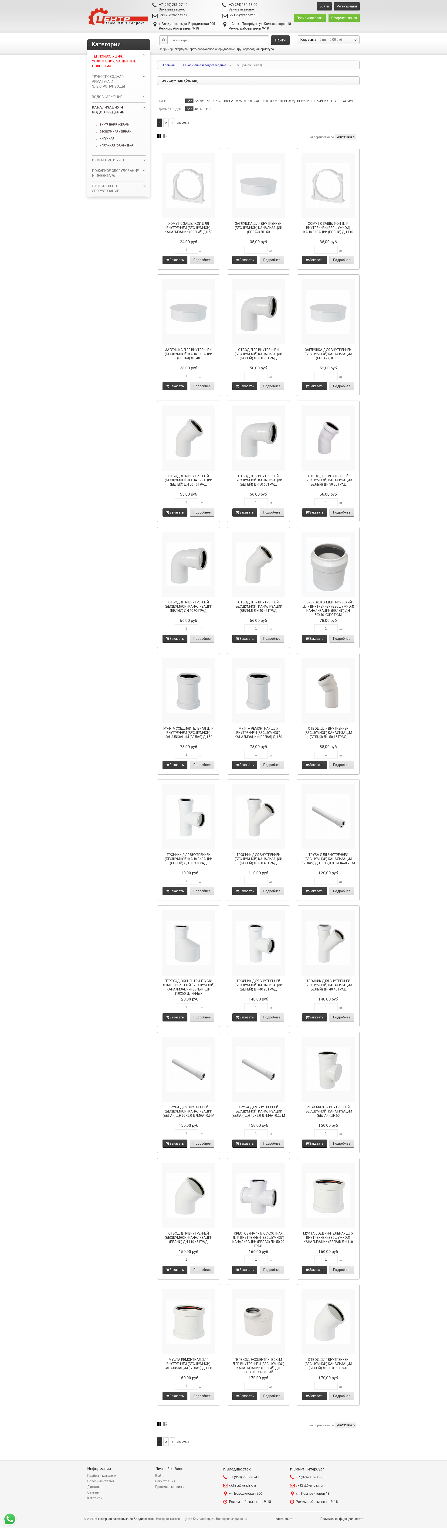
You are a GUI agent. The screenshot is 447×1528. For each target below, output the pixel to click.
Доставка (94, 1487)
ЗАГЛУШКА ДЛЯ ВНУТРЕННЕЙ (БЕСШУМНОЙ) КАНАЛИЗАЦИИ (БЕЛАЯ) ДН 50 (258, 228)
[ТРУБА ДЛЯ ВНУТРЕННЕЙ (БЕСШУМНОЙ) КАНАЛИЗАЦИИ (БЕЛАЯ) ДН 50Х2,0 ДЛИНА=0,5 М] (188, 1069)
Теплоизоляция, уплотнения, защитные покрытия (114, 61)
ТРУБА (336, 101)
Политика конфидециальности (341, 1518)
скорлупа (181, 49)
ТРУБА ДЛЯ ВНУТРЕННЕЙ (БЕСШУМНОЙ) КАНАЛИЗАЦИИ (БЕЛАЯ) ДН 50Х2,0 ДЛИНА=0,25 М (328, 859)
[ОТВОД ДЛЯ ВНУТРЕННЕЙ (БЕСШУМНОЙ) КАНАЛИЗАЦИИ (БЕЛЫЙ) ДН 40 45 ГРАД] (258, 564)
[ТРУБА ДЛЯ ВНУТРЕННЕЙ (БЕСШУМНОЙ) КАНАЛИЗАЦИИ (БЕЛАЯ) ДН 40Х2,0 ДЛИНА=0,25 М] (258, 1069)
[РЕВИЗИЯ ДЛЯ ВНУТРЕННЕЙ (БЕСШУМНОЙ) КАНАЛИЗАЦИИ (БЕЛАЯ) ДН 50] (328, 1069)
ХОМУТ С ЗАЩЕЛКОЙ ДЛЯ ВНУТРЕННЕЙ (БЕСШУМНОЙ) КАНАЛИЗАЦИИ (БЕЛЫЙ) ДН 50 (189, 228)
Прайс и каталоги (310, 18)
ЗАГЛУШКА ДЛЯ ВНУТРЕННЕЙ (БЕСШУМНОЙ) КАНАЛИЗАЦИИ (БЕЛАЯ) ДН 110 (328, 354)
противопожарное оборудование (212, 49)
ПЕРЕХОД (287, 101)
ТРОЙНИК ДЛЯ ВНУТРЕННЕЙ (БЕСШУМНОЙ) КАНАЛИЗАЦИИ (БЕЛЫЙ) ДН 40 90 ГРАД (258, 985)
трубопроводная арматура (255, 49)
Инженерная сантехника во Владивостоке (124, 1518)
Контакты (94, 1498)
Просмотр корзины (169, 1487)
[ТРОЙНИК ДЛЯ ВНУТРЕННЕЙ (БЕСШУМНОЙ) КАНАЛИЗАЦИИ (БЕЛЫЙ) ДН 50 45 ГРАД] (258, 816)
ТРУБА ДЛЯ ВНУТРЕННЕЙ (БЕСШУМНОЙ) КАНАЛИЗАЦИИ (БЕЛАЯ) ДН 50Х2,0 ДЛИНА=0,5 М (188, 1111)
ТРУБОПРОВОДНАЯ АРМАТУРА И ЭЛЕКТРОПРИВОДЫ (108, 81)
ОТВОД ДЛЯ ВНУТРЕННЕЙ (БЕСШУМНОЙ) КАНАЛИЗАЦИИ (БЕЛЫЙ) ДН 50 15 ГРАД (328, 733)
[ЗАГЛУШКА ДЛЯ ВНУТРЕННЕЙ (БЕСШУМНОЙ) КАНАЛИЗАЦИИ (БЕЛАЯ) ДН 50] (258, 185)
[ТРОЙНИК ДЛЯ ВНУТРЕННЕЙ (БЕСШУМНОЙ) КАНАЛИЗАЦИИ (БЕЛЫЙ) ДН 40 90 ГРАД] (258, 943)
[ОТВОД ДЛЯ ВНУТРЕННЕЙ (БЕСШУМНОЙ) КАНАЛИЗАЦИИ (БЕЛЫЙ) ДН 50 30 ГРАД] (328, 438)
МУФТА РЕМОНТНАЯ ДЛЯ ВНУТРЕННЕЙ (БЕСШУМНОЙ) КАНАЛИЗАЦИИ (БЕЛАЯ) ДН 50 (258, 733)
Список (165, 136)
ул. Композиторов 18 (313, 1493)
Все (189, 101)
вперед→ (183, 122)
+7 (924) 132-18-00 (310, 1477)
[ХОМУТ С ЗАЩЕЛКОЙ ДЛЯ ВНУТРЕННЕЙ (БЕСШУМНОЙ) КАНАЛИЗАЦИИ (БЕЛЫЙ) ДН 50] (188, 185)
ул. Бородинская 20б (245, 1493)
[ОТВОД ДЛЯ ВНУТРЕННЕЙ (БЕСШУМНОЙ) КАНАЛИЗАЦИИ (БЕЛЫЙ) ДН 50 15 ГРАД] (328, 690)
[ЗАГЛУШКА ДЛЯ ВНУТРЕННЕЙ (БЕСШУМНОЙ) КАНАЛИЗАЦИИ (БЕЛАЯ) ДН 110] (328, 311)
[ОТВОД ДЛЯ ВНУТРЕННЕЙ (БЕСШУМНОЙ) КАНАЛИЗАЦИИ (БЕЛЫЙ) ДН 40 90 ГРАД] (188, 564)
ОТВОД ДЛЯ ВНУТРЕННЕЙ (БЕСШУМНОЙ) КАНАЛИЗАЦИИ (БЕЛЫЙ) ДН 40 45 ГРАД (258, 606)
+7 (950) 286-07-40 (244, 1477)
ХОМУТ (348, 101)
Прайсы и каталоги (101, 1475)
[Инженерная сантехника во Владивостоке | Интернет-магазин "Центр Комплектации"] (119, 16)
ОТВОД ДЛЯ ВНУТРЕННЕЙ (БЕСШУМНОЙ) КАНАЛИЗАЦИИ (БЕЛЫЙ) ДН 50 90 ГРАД (258, 354)
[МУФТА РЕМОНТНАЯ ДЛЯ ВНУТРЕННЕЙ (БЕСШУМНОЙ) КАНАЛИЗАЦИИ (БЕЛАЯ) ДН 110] (188, 1321)
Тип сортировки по (321, 137)
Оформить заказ (344, 18)
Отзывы (93, 1492)
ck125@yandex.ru (173, 15)
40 (196, 108)
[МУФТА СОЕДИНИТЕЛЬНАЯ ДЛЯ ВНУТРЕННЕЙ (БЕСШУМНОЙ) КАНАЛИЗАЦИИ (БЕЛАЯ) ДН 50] (188, 690)
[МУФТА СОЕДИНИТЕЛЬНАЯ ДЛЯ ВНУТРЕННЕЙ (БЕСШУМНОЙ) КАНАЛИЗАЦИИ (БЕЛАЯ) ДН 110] (328, 1195)
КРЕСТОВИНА (223, 101)
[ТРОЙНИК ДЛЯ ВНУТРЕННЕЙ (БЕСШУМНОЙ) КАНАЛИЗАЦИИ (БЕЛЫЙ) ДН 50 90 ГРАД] (188, 816)
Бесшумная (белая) (115, 131)
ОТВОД (253, 101)
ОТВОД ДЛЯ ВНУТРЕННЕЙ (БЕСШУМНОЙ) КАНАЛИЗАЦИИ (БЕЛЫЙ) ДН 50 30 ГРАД (328, 480)
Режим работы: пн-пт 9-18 (250, 1502)
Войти (324, 6)
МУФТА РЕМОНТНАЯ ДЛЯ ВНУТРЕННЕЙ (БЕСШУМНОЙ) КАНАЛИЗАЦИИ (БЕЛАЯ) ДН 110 (188, 1364)
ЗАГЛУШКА (202, 101)
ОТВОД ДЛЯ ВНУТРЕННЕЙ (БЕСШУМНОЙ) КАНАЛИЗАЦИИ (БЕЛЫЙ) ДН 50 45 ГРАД (188, 480)
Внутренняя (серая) (114, 124)
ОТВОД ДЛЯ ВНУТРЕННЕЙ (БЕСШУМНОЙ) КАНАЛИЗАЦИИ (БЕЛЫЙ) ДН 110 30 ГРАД (328, 1364)
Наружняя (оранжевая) (117, 145)
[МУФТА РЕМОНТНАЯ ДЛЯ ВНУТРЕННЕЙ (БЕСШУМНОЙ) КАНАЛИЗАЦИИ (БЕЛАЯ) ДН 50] (258, 690)
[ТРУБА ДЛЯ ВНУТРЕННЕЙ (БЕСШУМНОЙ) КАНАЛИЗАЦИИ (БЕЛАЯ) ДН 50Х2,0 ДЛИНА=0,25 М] (328, 816)
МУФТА (241, 101)
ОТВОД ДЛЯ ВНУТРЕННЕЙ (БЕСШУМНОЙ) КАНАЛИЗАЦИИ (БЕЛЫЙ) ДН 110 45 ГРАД (188, 1238)
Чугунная (107, 138)
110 (208, 108)
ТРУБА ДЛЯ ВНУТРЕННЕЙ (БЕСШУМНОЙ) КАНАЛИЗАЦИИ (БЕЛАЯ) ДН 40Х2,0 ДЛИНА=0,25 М (258, 1111)
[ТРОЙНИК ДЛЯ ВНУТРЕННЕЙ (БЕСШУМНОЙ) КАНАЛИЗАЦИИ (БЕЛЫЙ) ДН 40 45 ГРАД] (328, 943)
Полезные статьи (100, 1481)
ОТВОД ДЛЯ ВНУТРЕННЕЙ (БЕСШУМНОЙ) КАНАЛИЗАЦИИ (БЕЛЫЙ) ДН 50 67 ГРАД (258, 480)
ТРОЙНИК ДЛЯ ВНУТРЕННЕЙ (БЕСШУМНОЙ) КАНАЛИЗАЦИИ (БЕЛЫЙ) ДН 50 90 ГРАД (188, 859)
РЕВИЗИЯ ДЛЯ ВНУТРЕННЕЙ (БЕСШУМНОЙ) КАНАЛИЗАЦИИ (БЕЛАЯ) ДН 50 (328, 1111)
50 (201, 108)
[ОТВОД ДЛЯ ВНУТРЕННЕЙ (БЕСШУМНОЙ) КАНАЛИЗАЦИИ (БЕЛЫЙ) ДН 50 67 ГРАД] (258, 438)
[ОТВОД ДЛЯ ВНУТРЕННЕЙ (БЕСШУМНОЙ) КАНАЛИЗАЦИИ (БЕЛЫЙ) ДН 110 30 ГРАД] (328, 1321)
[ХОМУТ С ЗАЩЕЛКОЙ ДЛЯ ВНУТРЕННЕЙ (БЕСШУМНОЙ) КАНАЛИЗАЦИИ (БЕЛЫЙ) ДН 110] (328, 185)
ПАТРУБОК (269, 101)
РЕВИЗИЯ (304, 101)
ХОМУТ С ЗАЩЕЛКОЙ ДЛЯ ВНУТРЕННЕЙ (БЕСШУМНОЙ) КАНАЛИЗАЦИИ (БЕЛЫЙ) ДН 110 (328, 228)
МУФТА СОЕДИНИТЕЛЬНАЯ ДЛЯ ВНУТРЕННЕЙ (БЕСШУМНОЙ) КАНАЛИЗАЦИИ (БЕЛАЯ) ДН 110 (328, 1238)
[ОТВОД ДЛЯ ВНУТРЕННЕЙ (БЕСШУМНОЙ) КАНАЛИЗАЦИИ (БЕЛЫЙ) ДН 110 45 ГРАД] (188, 1195)
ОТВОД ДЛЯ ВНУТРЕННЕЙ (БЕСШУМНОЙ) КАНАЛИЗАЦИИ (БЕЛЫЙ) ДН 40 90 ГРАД (188, 606)
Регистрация (347, 6)
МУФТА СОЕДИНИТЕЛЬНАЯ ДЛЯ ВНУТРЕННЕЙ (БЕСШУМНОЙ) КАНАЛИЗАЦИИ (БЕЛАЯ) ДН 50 (188, 733)
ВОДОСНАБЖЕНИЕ (107, 97)
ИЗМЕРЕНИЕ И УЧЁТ (108, 160)
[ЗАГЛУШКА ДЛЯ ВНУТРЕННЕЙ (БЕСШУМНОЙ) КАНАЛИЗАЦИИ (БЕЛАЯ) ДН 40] (188, 311)
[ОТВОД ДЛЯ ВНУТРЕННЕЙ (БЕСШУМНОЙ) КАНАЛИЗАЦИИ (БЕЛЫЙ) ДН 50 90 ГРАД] (258, 311)
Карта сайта (283, 1518)
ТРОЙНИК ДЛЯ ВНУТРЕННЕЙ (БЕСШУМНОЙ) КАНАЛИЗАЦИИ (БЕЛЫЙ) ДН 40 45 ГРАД (328, 985)
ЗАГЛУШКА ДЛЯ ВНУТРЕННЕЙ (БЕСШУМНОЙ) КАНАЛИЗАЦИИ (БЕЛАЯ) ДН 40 (188, 354)
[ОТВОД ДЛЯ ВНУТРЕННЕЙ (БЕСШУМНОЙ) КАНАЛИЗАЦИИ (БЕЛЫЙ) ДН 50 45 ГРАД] (188, 438)
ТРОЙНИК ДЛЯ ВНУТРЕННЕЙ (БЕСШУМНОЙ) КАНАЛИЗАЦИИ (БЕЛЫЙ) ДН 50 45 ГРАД (258, 859)
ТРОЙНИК (321, 101)
